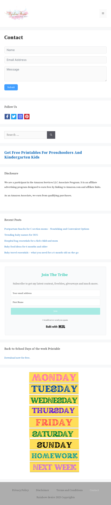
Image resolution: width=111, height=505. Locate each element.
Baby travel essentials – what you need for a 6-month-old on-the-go (41, 252)
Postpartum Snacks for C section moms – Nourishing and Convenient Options (46, 229)
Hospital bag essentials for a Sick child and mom (31, 240)
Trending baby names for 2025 (21, 235)
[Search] (51, 135)
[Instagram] (20, 116)
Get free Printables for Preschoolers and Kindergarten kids (43, 155)
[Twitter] (13, 116)
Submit (11, 87)
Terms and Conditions (69, 490)
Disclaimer (42, 490)
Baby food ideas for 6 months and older (25, 246)
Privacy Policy (20, 490)
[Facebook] (7, 116)
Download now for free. (17, 357)
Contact (94, 490)
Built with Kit (55, 326)
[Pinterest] (26, 116)
